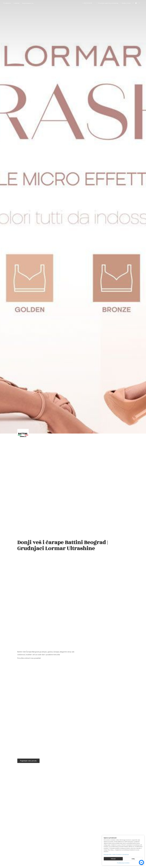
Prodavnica (7, 3)
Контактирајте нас (28, 3)
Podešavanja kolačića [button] (123, 863)
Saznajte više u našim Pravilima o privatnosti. (116, 854)
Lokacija (16, 3)
